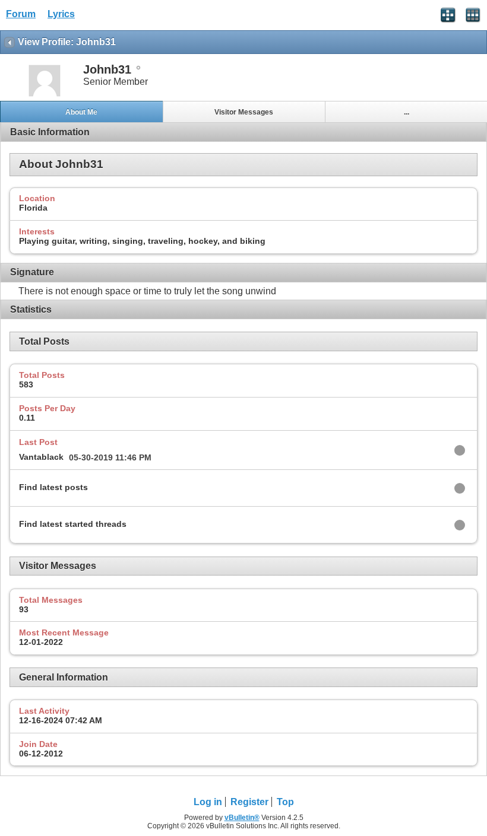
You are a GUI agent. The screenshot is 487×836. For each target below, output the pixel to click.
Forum (21, 14)
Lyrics (61, 14)
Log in (208, 802)
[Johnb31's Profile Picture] (44, 95)
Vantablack (41, 457)
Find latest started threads (73, 524)
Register (249, 802)
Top (285, 802)
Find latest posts (53, 487)
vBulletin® (242, 817)
